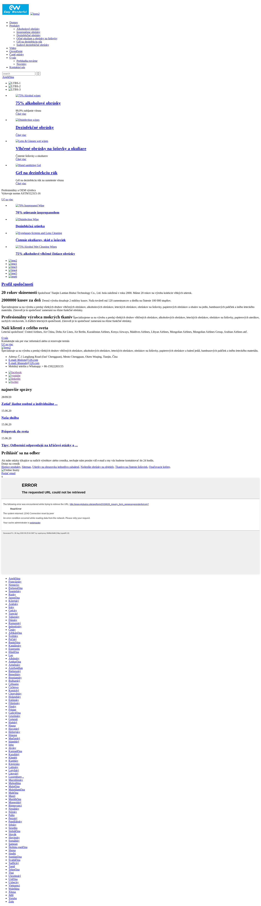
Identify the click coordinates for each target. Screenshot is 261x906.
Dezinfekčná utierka (30, 226)
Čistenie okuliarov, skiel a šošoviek (41, 240)
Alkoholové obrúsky (28, 28)
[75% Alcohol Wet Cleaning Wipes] (36, 246)
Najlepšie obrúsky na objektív (97, 466)
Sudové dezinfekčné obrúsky (33, 44)
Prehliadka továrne (27, 60)
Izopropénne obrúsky (28, 32)
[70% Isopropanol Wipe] (30, 205)
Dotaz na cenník (10, 463)
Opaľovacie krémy (159, 466)
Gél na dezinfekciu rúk (29, 41)
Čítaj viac (21, 113)
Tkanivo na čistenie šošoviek (131, 466)
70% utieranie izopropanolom (37, 212)
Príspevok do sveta (15, 431)
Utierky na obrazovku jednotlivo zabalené (55, 466)
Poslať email (8, 473)
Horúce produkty (10, 466)
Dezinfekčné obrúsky (28, 35)
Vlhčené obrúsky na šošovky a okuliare (51, 148)
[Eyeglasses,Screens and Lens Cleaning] (39, 233)
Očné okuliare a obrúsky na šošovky (37, 38)
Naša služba (10, 418)
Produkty (14, 25)
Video (12, 48)
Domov (13, 22)
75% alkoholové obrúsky (38, 103)
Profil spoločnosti (17, 284)
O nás (12, 57)
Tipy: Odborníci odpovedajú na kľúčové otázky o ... (39, 445)
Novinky (21, 64)
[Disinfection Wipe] (27, 219)
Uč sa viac (7, 199)
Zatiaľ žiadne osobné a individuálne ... (29, 404)
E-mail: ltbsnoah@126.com (24, 363)
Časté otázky (16, 54)
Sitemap (26, 466)
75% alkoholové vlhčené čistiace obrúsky (45, 254)
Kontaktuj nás (17, 67)
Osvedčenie (16, 51)
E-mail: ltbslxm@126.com (23, 359)
